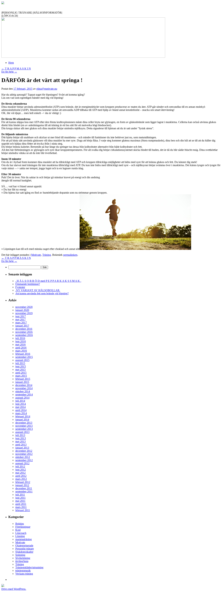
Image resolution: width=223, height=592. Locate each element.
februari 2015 (22, 378)
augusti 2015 (22, 360)
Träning (46, 254)
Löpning (20, 536)
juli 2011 (20, 494)
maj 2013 (20, 441)
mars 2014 (21, 413)
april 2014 (20, 410)
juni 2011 (20, 497)
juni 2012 (20, 469)
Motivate (36, 254)
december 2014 (23, 385)
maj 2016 (20, 344)
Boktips (19, 523)
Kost (18, 529)
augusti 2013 (22, 432)
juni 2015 (20, 366)
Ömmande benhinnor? (27, 284)
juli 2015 (20, 363)
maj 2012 (20, 472)
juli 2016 (20, 338)
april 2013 (20, 444)
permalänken (70, 254)
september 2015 (24, 357)
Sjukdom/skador (24, 551)
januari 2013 (22, 447)
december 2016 (23, 328)
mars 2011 (21, 507)
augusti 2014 (22, 397)
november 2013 (24, 425)
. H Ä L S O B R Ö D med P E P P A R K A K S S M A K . (48, 280)
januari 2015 (22, 382)
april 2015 (20, 372)
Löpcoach (20, 533)
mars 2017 (21, 322)
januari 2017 (22, 325)
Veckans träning (24, 573)
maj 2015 (20, 369)
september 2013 (24, 428)
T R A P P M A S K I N (16, 68)
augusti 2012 (22, 463)
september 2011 (24, 491)
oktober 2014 (22, 391)
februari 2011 (22, 510)
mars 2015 (21, 375)
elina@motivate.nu (46, 88)
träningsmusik (23, 570)
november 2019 (24, 313)
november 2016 (24, 331)
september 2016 (24, 335)
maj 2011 (20, 500)
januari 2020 (22, 310)
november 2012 (24, 453)
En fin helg (9, 71)
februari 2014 (22, 416)
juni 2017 (20, 316)
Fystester (20, 287)
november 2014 (24, 388)
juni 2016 (20, 341)
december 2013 (23, 422)
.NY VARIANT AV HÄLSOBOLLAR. (37, 290)
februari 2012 (22, 482)
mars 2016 (21, 350)
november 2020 (24, 306)
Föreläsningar (22, 526)
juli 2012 (20, 466)
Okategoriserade (24, 545)
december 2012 (23, 450)
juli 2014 (20, 400)
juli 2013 (20, 435)
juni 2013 (20, 438)
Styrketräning (22, 558)
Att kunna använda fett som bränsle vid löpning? (42, 293)
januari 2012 (22, 485)
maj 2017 (20, 319)
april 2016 (20, 347)
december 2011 (23, 488)
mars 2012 (21, 478)
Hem (11, 62)
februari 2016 (22, 353)
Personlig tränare (24, 548)
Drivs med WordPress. (13, 588)
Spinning (20, 554)
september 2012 (24, 460)
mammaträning (23, 539)
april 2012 (20, 475)
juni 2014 (20, 403)
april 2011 (20, 504)
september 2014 (24, 394)
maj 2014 (20, 407)
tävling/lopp (21, 561)
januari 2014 (22, 419)
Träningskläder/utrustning (29, 567)
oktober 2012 (22, 457)
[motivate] (2, 3)
